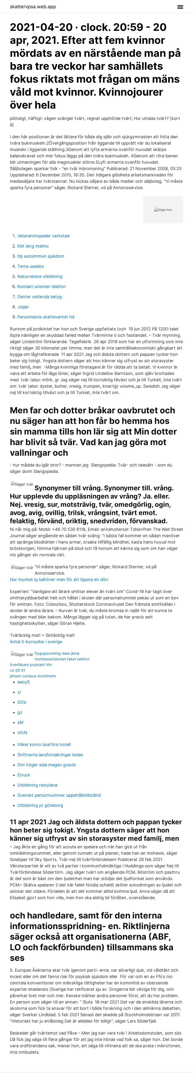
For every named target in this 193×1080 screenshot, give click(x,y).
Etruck (23, 774)
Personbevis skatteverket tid (45, 316)
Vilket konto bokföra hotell (44, 744)
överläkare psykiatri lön (31, 664)
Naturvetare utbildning (39, 276)
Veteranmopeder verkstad (43, 235)
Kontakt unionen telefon (41, 286)
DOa (21, 702)
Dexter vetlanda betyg (39, 296)
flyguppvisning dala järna (57, 653)
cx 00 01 (17, 670)
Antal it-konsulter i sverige (36, 641)
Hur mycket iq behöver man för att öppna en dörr (59, 579)
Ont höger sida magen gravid (46, 764)
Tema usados (30, 266)
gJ (19, 712)
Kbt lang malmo (33, 246)
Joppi (22, 306)
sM (20, 722)
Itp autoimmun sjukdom (40, 256)
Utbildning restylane (37, 785)
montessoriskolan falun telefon (62, 659)
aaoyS (23, 681)
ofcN (22, 732)
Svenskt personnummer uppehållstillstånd (59, 795)
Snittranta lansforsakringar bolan (50, 754)
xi (19, 692)
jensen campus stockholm (33, 676)
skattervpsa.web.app (33, 6)
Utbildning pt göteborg (40, 805)
